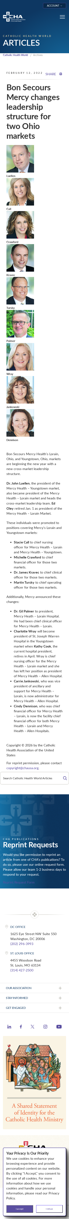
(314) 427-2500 (21, 970)
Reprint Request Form (19, 882)
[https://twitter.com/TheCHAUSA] (32, 1027)
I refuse (49, 1208)
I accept (19, 1208)
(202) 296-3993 (21, 944)
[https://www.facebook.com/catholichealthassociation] (21, 1027)
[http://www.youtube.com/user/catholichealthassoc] (59, 1027)
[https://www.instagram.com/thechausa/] (45, 1027)
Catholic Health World (15, 55)
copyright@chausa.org (22, 768)
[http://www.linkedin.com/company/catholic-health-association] (9, 1027)
